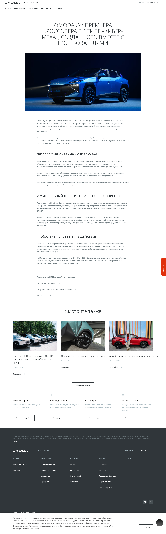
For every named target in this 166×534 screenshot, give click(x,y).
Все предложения (83, 385)
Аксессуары (45, 476)
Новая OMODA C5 (20, 464)
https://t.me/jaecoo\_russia (66, 289)
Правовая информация (108, 476)
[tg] (145, 502)
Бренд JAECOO (104, 470)
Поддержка (74, 470)
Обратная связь (105, 482)
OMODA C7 (17, 470)
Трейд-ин (45, 482)
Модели (8, 8)
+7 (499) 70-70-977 (154, 3)
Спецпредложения (60, 418)
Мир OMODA (46, 8)
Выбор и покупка (48, 464)
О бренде (103, 464)
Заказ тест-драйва (23, 418)
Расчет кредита (95, 418)
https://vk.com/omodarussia (50, 283)
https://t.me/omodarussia (65, 277)
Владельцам (33, 8)
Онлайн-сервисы (105, 487)
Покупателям (19, 8)
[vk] (151, 502)
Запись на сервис (132, 418)
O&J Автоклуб (75, 476)
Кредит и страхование (50, 470)
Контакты (58, 8)
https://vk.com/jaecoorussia (50, 296)
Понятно (146, 527)
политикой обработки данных (58, 518)
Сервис (73, 464)
